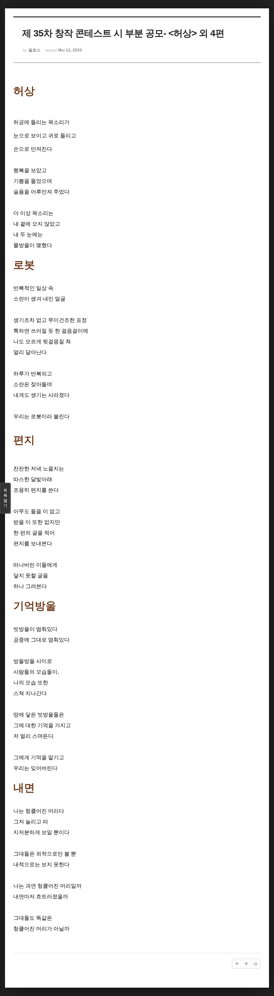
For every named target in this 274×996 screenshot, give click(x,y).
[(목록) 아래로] (246, 963)
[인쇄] (255, 963)
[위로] (237, 963)
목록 (5, 498)
